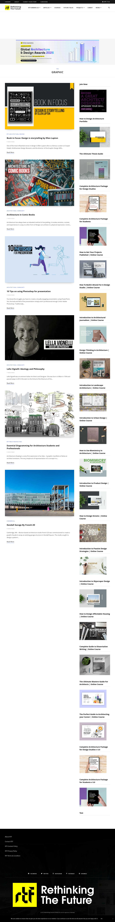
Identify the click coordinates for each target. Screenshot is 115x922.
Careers (8, 2)
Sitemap (72, 912)
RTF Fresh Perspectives (14, 441)
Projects (79, 7)
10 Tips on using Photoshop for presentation (29, 291)
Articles (46, 7)
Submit (90, 7)
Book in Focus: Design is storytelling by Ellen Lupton (32, 138)
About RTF (8, 837)
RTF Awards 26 (33, 7)
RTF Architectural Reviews (16, 134)
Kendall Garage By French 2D (21, 525)
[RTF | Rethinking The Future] (13, 7)
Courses (57, 7)
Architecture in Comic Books (21, 214)
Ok (101, 918)
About (16, 2)
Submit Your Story (30, 2)
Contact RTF (9, 841)
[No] (113, 919)
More (98, 7)
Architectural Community (16, 211)
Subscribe (44, 2)
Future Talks (68, 7)
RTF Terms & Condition (12, 856)
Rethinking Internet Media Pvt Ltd (53, 912)
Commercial (11, 521)
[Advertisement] (57, 25)
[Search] (109, 8)
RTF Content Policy (11, 846)
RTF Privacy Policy (11, 851)
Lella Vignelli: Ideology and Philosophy (25, 369)
